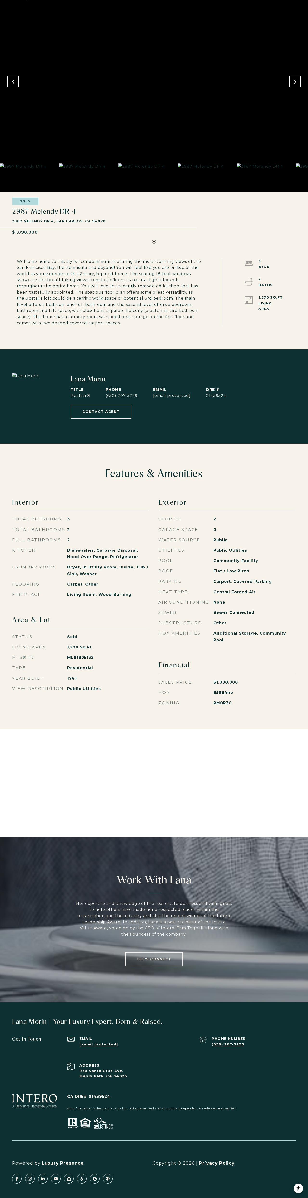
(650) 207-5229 (122, 395)
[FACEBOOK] (17, 1179)
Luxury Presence (63, 1163)
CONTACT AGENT (101, 411)
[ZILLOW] (69, 1179)
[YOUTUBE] (56, 1179)
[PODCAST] (108, 1179)
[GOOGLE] (95, 1179)
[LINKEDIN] (43, 1179)
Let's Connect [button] (154, 959)
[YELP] (82, 1179)
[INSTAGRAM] (30, 1179)
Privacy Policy (217, 1163)
